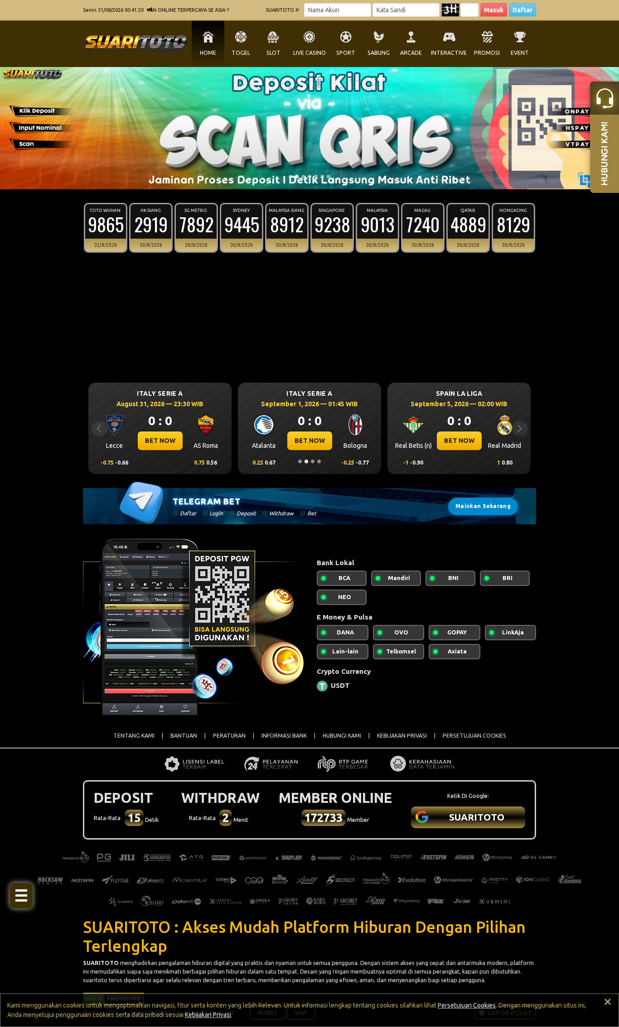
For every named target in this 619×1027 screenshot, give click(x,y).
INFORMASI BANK (284, 736)
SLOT (273, 53)
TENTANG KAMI (134, 736)
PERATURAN (229, 736)
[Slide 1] (290, 176)
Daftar (522, 10)
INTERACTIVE (449, 53)
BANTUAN (183, 736)
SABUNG (379, 53)
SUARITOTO (101, 963)
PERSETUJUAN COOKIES (474, 736)
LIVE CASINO (309, 53)
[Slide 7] (328, 176)
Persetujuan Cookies (467, 1005)
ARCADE (411, 53)
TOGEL (241, 53)
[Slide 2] (297, 176)
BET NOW (160, 440)
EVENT (520, 53)
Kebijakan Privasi (208, 1014)
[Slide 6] (322, 176)
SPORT (345, 53)
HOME (208, 53)
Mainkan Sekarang (483, 506)
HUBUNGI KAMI (342, 736)
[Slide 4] (309, 176)
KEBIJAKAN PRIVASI (402, 736)
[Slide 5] (316, 176)
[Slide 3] (303, 176)
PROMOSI (487, 53)
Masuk (493, 10)
